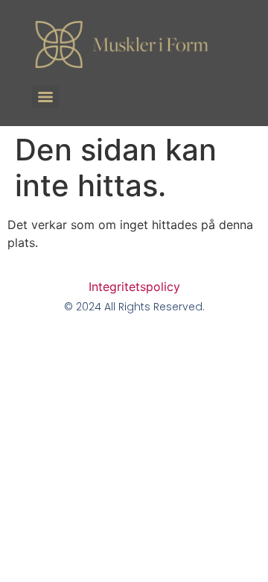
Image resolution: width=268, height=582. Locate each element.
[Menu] (45, 97)
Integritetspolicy (134, 286)
